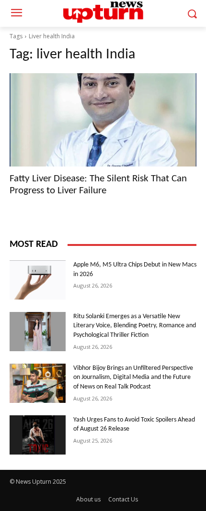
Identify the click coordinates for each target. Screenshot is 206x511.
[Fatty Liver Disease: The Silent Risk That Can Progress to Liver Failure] (103, 120)
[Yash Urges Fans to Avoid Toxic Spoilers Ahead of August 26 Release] (38, 435)
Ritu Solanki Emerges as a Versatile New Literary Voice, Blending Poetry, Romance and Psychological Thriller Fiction (134, 326)
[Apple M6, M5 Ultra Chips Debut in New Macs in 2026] (38, 280)
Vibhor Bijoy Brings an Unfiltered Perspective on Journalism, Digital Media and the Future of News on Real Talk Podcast (133, 377)
